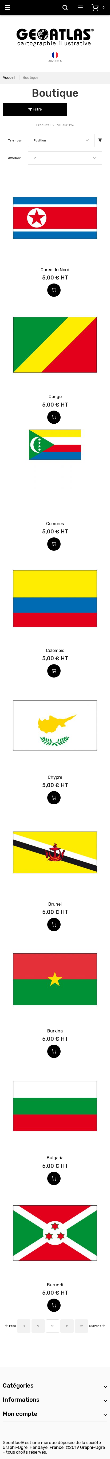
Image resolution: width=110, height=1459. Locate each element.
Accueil (9, 77)
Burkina (55, 1031)
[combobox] (61, 140)
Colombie (55, 650)
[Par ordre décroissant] (100, 140)
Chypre (55, 777)
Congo (55, 396)
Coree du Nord (55, 269)
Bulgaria (55, 1157)
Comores (55, 523)
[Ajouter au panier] (54, 290)
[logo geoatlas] (55, 26)
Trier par (15, 140)
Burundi (55, 1284)
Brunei (55, 904)
